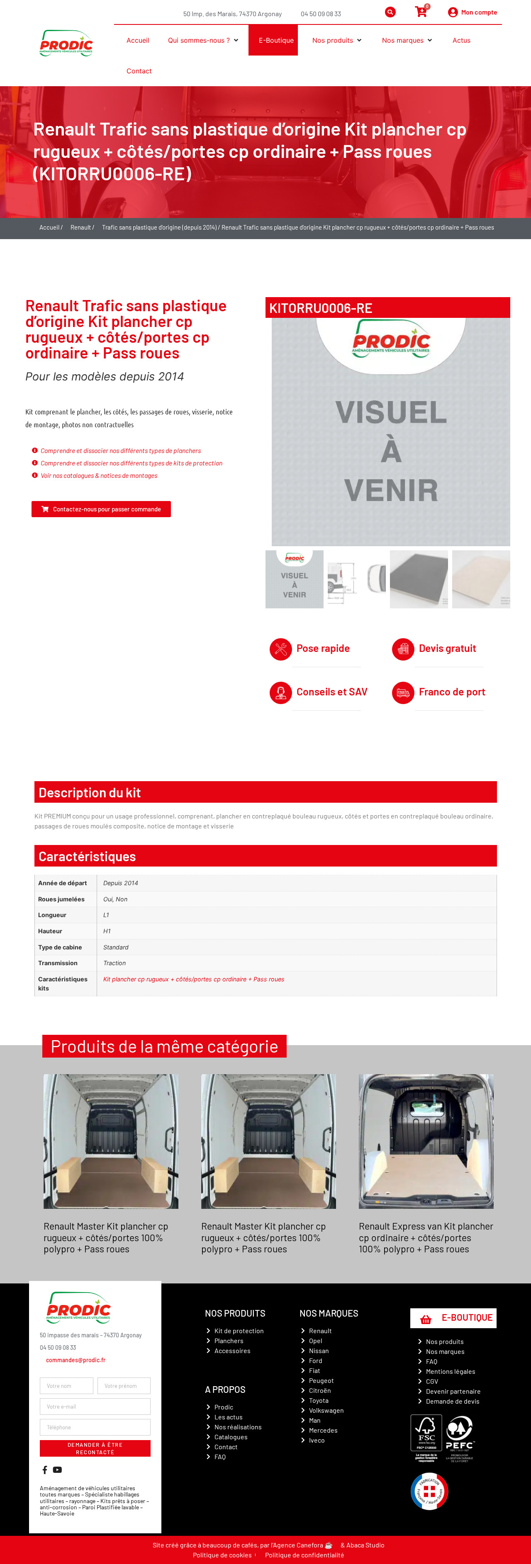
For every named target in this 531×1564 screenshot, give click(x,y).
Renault (81, 227)
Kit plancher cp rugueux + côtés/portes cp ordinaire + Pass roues (194, 979)
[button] (201, 40)
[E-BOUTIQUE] (426, 1319)
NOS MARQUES (329, 1312)
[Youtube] (57, 1470)
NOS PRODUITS (235, 1312)
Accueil (49, 227)
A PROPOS (225, 1389)
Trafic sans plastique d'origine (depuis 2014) (159, 227)
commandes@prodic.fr (75, 1359)
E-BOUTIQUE (467, 1317)
